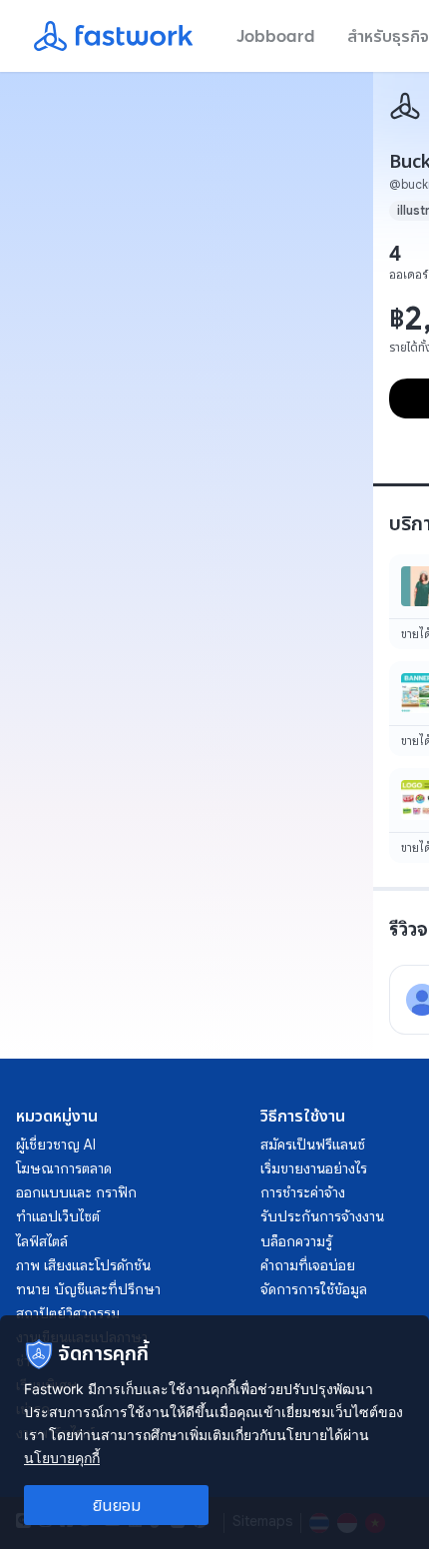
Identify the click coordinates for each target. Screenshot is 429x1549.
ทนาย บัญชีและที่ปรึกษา (88, 1289)
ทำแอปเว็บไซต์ (58, 1216)
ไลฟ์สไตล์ (42, 1241)
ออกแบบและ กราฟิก (76, 1192)
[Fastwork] (405, 106)
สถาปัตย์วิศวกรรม (68, 1313)
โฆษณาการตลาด (64, 1168)
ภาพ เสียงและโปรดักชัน (83, 1265)
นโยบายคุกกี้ (62, 1457)
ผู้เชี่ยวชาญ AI (56, 1145)
